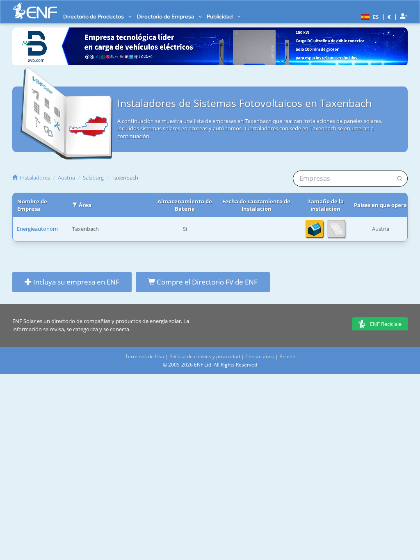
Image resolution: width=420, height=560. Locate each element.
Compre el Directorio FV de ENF (206, 282)
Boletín (287, 356)
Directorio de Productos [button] (94, 16)
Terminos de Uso (144, 356)
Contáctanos (259, 356)
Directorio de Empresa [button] (166, 16)
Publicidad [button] (220, 16)
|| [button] (389, 16)
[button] (369, 16)
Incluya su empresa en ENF (75, 282)
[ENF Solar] (35, 10)
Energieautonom (37, 228)
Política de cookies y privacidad (204, 356)
